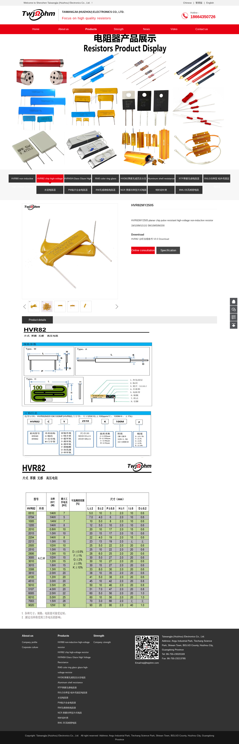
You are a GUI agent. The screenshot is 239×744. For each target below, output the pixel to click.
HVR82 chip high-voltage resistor (50, 180)
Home (35, 29)
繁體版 (199, 2)
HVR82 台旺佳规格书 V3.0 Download (150, 239)
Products (91, 29)
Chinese (187, 2)
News (146, 29)
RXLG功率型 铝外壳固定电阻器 (216, 180)
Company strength (102, 642)
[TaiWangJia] (38, 14)
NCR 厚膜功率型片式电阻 (133, 190)
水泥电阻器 (50, 190)
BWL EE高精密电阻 (189, 190)
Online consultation (143, 250)
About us (63, 29)
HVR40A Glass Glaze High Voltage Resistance (77, 180)
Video (174, 29)
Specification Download (168, 251)
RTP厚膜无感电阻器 (189, 178)
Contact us (201, 29)
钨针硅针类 (161, 190)
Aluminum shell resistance (161, 178)
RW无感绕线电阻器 (105, 190)
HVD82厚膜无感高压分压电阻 (133, 180)
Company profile (29, 642)
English (210, 2)
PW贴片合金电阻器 (78, 190)
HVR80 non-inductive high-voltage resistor (22, 180)
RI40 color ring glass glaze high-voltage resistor (105, 180)
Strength (119, 29)
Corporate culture (30, 647)
